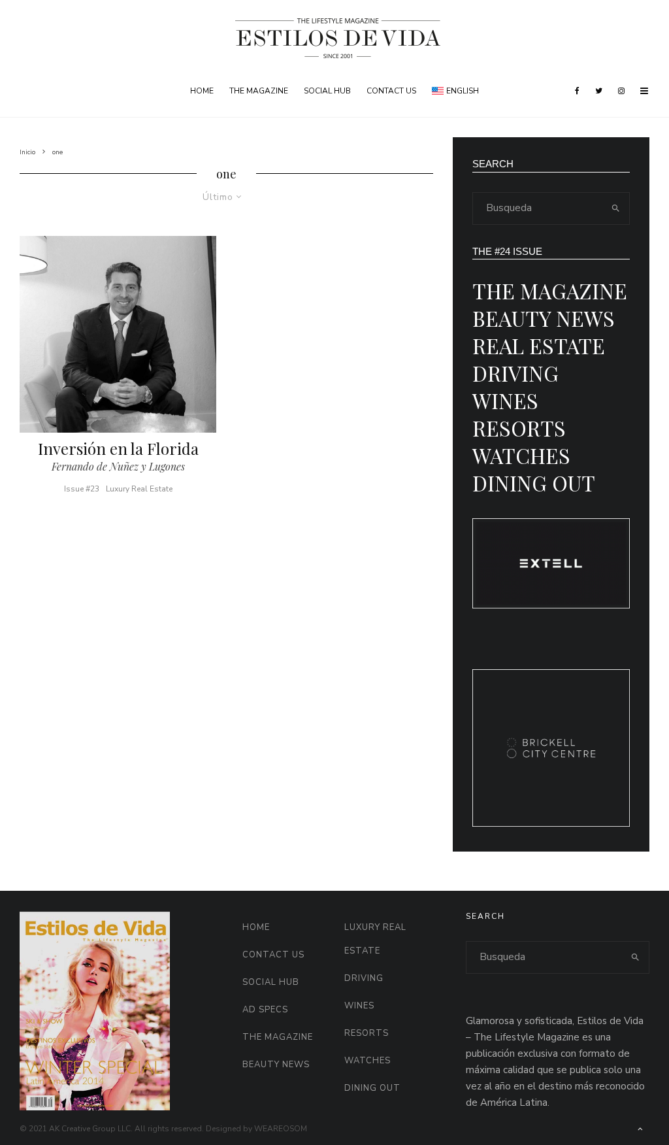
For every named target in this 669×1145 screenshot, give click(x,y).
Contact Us (391, 91)
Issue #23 (81, 489)
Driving (515, 373)
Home (202, 91)
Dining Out (533, 483)
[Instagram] (621, 91)
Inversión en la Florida (118, 448)
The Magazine (258, 91)
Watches (521, 455)
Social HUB (327, 91)
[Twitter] (598, 91)
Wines (505, 400)
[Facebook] (577, 91)
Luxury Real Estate (139, 489)
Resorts (519, 428)
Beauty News (543, 318)
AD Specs (265, 1010)
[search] (615, 208)
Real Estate (538, 345)
